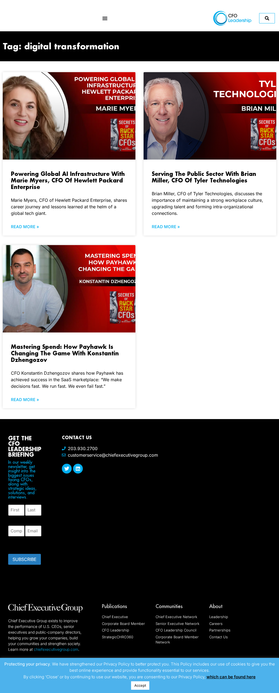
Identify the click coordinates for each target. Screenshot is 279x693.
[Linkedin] (78, 469)
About (215, 606)
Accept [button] (140, 685)
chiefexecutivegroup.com (56, 649)
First (12, 519)
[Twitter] (67, 469)
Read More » (25, 226)
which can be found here (231, 676)
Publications (114, 606)
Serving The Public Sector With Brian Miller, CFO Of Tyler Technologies (204, 177)
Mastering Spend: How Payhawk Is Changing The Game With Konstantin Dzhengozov (65, 353)
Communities (169, 606)
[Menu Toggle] (105, 18)
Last (29, 519)
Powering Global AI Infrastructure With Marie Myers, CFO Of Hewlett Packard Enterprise (68, 180)
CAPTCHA (19, 543)
